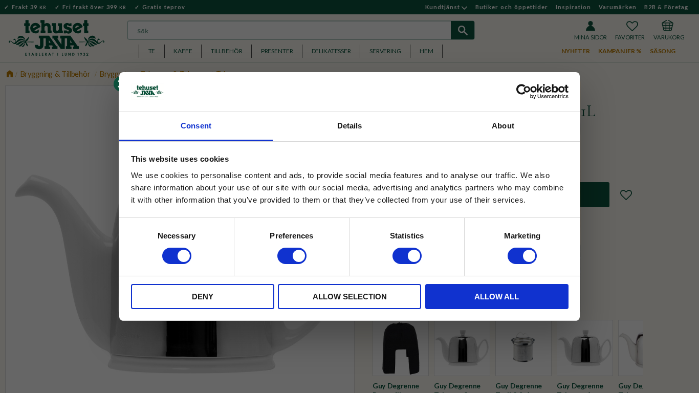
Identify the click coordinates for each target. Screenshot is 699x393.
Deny (202, 296)
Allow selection (350, 296)
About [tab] (503, 125)
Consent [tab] (196, 125)
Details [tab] (349, 125)
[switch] (292, 256)
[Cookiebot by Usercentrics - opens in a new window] (524, 91)
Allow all (496, 296)
